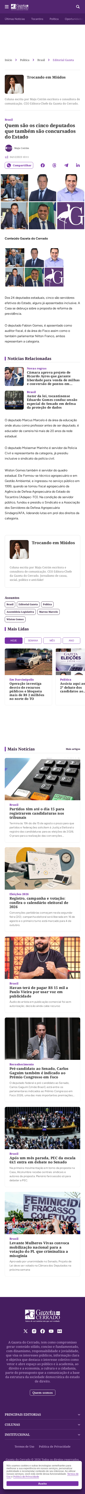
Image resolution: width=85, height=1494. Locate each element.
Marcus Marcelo (48, 611)
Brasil (41, 60)
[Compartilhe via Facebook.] (42, 165)
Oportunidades (74, 19)
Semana (33, 640)
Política (54, 19)
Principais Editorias (23, 1414)
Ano (71, 640)
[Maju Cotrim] (9, 148)
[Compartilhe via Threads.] (54, 165)
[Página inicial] (42, 1316)
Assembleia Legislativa (20, 611)
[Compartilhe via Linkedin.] (78, 165)
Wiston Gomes (15, 619)
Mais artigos (73, 749)
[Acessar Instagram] (34, 1331)
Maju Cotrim (21, 148)
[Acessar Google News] (59, 1331)
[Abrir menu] (7, 6)
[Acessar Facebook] (42, 1331)
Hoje (13, 640)
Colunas (12, 1424)
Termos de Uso (24, 1446)
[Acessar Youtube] (51, 1331)
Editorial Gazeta (63, 60)
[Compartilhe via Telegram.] (66, 165)
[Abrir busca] (78, 6)
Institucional (17, 1434)
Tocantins (37, 19)
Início (8, 60)
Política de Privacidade (55, 1446)
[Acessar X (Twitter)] (25, 1331)
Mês (52, 640)
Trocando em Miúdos (46, 77)
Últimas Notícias (15, 19)
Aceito (42, 1483)
